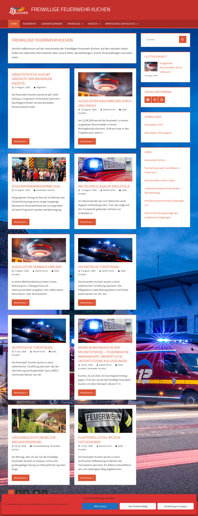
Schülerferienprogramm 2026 (36, 186)
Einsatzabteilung (41, 446)
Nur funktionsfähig (138, 506)
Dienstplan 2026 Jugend (158, 132)
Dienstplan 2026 (154, 124)
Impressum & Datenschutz (120, 23)
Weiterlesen (20, 141)
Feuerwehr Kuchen (46, 190)
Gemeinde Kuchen (155, 160)
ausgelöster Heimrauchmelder (37, 266)
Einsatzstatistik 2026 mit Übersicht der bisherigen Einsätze (32, 79)
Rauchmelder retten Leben (160, 180)
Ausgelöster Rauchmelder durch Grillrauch (105, 103)
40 (36, 492)
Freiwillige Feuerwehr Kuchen (70, 9)
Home (14, 23)
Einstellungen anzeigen (175, 506)
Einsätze (93, 23)
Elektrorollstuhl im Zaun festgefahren (99, 439)
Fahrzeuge (74, 23)
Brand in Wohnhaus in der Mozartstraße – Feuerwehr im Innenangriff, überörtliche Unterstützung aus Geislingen (103, 354)
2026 (124, 109)
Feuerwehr (29, 23)
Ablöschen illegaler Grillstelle (104, 186)
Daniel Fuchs (109, 109)
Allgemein (41, 87)
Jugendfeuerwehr (51, 23)
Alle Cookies (100, 506)
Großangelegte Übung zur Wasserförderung (34, 439)
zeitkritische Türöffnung (98, 266)
